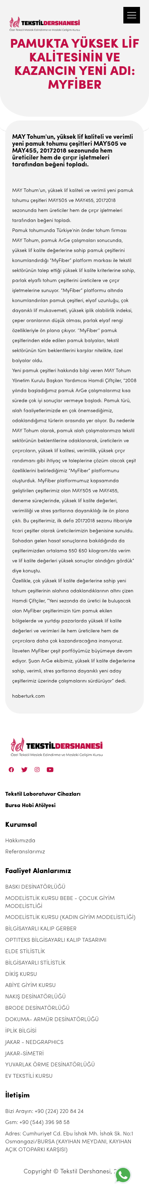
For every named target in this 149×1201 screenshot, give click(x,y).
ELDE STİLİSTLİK (25, 952)
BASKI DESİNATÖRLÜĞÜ (35, 887)
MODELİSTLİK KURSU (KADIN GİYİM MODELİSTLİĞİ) (70, 917)
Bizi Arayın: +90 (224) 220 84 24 (44, 1111)
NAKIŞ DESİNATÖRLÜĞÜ (35, 997)
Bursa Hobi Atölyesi (30, 805)
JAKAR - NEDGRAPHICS (34, 1042)
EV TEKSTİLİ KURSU (29, 1076)
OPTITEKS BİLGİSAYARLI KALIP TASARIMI (55, 940)
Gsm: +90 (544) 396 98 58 (37, 1122)
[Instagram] (37, 769)
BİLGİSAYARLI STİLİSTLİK (35, 963)
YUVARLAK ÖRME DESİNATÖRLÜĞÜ (50, 1065)
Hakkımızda (20, 841)
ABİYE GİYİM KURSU (30, 985)
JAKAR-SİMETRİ (24, 1054)
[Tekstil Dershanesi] (45, 17)
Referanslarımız (25, 852)
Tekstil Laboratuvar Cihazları (42, 794)
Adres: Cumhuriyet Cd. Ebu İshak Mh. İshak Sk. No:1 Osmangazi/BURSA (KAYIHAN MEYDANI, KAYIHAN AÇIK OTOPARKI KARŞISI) (69, 1142)
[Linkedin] (50, 769)
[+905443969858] (123, 1175)
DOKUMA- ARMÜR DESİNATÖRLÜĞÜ (52, 1020)
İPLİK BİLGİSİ (20, 1031)
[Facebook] (11, 769)
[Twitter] (24, 769)
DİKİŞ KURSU (21, 974)
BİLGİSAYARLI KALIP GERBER (41, 929)
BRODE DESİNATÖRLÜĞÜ (37, 1008)
